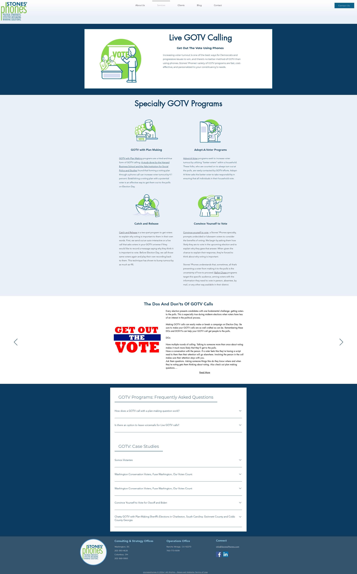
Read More (204, 372)
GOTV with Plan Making (130, 158)
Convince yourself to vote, (196, 232)
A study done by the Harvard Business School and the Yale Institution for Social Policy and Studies (144, 166)
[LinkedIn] (225, 554)
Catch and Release (128, 232)
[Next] (341, 342)
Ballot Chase (220, 272)
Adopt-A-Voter (190, 158)
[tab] (166, 397)
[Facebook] (218, 554)
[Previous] (15, 342)
